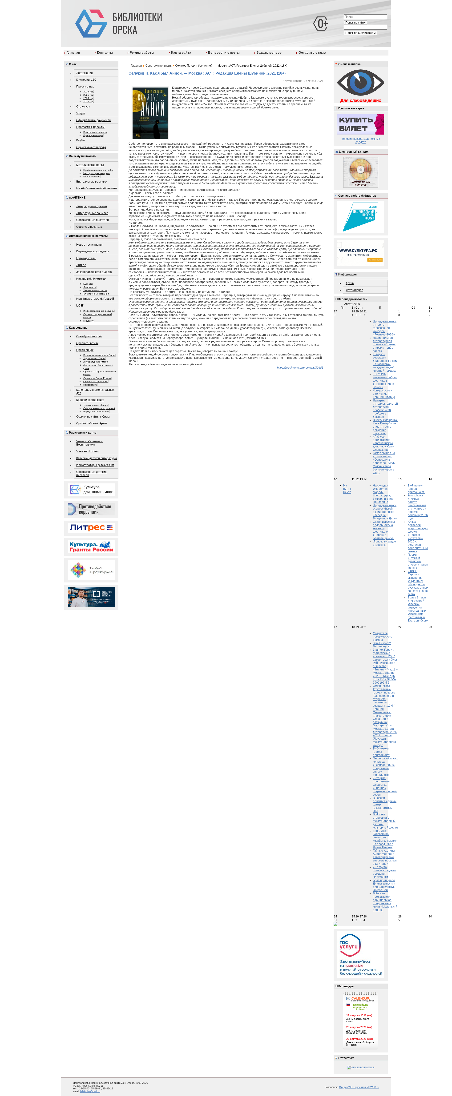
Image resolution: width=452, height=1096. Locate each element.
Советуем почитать (89, 226)
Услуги (80, 113)
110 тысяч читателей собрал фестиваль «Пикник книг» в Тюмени (385, 380)
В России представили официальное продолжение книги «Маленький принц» (385, 902)
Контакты (105, 52)
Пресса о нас (85, 86)
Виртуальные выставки (91, 181)
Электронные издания (96, 293)
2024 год (88, 98)
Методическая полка (90, 165)
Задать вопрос (269, 52)
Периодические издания (92, 251)
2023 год (88, 101)
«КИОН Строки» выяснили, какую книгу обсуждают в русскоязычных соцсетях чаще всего (418, 583)
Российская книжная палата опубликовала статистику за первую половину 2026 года (418, 507)
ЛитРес (81, 265)
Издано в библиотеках (91, 278)
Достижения (84, 73)
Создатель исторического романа (382, 637)
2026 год (88, 91)
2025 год (88, 95)
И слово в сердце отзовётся (384, 543)
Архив (350, 283)
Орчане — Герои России (97, 378)
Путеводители (86, 258)
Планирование (91, 176)
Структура (83, 106)
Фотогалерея (354, 290)
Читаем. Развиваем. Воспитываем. (89, 443)
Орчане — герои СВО (95, 381)
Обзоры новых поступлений (99, 408)
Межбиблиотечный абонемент (96, 188)
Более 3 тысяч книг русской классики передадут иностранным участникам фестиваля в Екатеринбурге (418, 609)
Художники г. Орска (94, 358)
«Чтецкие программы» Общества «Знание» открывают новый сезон (385, 786)
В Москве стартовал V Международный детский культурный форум (385, 821)
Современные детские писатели (91, 473)
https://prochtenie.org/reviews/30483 (300, 367)
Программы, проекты (90, 127)
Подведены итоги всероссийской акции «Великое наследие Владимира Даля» (385, 512)
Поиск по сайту (355, 22)
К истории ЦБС (86, 79)
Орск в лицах (84, 350)
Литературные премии (91, 206)
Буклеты (88, 284)
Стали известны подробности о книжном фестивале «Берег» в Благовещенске (384, 530)
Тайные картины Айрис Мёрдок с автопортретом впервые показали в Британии (385, 857)
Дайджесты (89, 287)
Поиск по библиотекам (360, 33)
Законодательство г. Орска (94, 272)
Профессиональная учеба (98, 170)
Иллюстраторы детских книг (95, 465)
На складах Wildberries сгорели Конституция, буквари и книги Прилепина (383, 494)
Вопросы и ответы (224, 52)
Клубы (80, 140)
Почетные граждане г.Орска (99, 355)
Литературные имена (95, 361)
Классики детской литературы (96, 458)
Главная (73, 52)
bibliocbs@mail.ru (90, 1091)
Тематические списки (95, 290)
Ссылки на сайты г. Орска (93, 416)
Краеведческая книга (90, 400)
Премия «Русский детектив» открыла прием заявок (418, 561)
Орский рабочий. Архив (91, 423)
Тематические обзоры (95, 405)
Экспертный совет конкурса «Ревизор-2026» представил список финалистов (385, 767)
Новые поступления (89, 244)
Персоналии (90, 384)
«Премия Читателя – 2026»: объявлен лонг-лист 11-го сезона (418, 543)
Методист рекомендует (96, 173)
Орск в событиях (87, 343)
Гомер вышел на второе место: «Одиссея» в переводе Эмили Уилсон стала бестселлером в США (384, 462)
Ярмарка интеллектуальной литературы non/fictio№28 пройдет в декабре (385, 408)
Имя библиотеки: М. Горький (95, 298)
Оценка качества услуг (91, 147)
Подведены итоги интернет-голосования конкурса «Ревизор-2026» (384, 328)
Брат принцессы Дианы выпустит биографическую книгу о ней (384, 885)
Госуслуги (88, 320)
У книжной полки (87, 451)
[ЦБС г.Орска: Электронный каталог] (360, 186)
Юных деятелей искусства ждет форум (418, 526)
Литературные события (92, 213)
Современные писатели (92, 220)
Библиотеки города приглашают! (416, 489)
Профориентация (93, 135)
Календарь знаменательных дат (95, 391)
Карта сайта (181, 52)
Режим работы (142, 52)
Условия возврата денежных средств (361, 140)
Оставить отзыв (312, 52)
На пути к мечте (347, 489)
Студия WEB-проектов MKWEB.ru (359, 1087)
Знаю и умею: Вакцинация (382, 645)
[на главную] (117, 22)
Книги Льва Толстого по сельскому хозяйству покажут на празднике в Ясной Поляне (385, 839)
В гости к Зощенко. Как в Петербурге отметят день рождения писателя (385, 426)
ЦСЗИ (80, 305)
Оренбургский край (89, 336)
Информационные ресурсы (98, 311)
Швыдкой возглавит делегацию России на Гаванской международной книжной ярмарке (385, 362)
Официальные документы (93, 120)
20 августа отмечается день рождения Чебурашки (384, 872)
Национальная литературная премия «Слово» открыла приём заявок (384, 344)
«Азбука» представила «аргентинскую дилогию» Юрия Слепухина (383, 443)
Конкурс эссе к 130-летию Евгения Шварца (384, 394)
